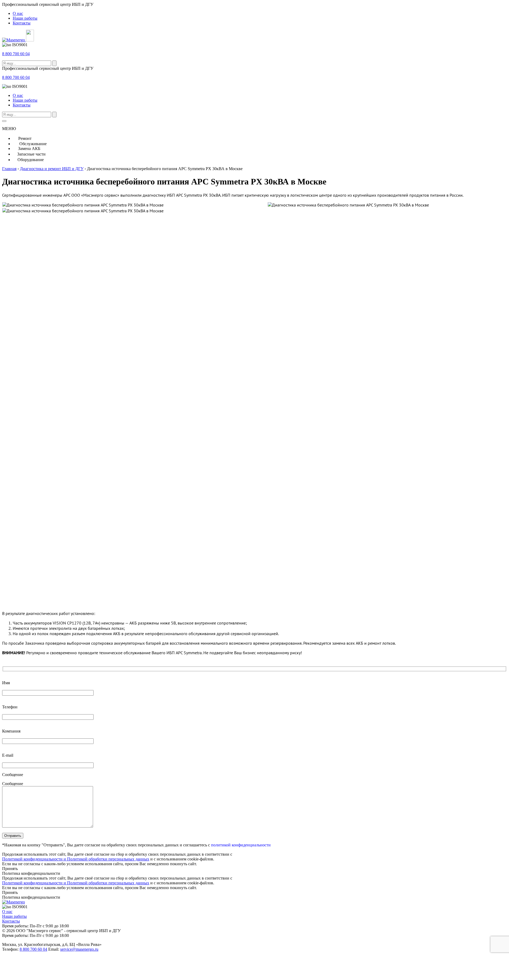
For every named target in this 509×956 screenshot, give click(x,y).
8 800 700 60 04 (16, 53)
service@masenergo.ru (79, 949)
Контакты (21, 23)
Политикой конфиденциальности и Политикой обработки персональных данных (75, 859)
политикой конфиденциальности (241, 845)
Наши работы (25, 18)
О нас (18, 13)
